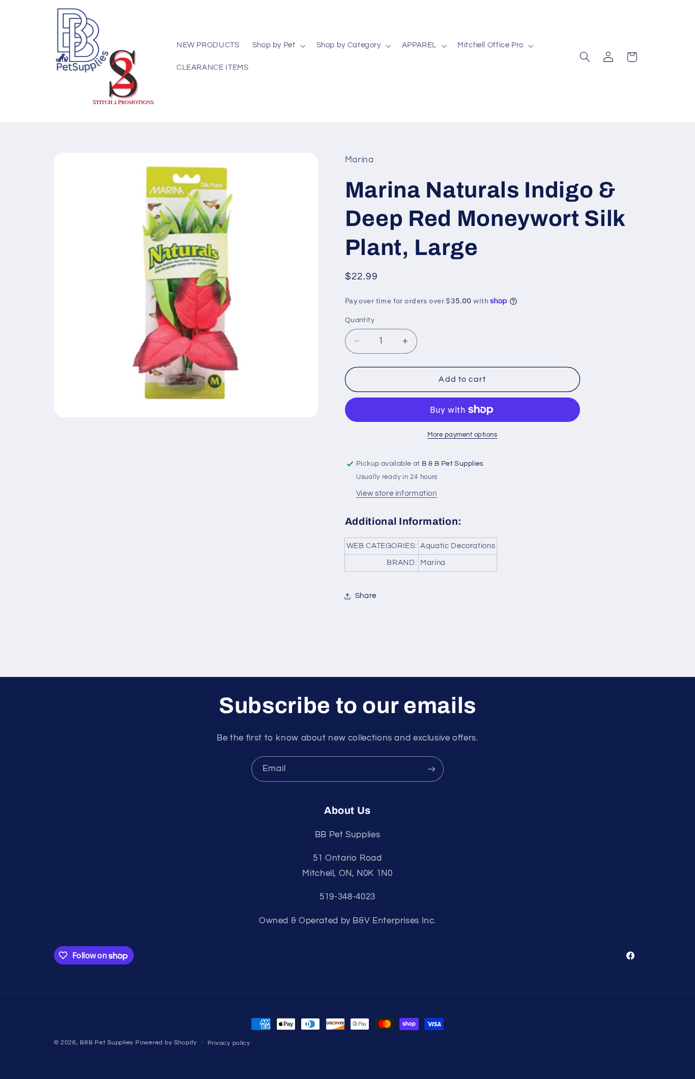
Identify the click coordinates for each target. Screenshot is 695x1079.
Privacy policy (229, 1043)
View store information (396, 493)
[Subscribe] (431, 768)
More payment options (462, 435)
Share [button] (366, 596)
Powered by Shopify (166, 1042)
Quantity (359, 320)
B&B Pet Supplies (106, 1042)
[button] (278, 46)
